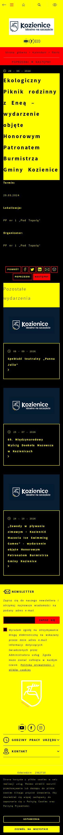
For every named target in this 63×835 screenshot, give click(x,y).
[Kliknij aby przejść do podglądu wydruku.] (54, 269)
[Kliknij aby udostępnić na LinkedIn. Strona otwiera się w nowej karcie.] (39, 269)
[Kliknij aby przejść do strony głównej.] (23, 4)
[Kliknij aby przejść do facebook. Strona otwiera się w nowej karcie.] (31, 41)
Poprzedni (20, 62)
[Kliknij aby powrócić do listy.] (32, 62)
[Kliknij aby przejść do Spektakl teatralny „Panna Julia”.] (31, 325)
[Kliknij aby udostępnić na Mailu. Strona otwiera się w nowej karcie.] (47, 269)
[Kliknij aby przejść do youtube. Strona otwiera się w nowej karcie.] (26, 41)
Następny (43, 62)
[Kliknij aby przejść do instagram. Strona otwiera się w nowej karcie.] (37, 41)
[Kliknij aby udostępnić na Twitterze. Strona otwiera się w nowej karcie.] (32, 269)
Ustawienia (31, 819)
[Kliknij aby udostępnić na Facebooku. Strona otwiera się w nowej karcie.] (25, 269)
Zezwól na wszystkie (31, 829)
